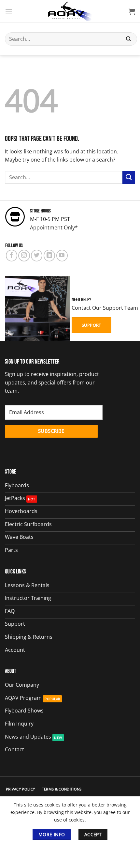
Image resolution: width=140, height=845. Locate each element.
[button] (9, 11)
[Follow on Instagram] (24, 255)
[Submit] (128, 39)
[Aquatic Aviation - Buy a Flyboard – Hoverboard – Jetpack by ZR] (70, 11)
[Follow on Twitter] (36, 255)
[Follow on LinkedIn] (49, 255)
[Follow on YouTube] (62, 255)
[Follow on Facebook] (11, 255)
